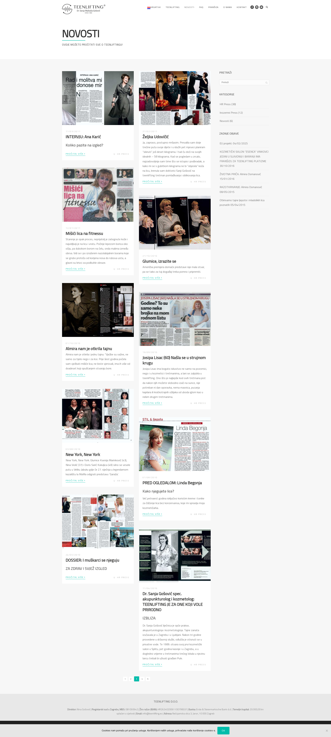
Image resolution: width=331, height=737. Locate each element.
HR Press (123, 154)
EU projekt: (226, 143)
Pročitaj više (75, 154)
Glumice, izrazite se (159, 261)
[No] (326, 730)
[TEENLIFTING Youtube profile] (261, 7)
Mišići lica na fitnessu (84, 233)
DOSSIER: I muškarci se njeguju (92, 560)
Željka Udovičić (156, 136)
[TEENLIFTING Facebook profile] (252, 7)
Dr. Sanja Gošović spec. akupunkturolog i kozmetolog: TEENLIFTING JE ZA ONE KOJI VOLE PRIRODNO (173, 601)
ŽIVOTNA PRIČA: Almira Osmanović (240, 174)
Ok (223, 730)
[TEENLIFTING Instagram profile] (257, 7)
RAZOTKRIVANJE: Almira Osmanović (241, 187)
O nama (227, 7)
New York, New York (83, 454)
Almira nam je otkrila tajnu (89, 348)
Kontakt (242, 7)
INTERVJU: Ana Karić (83, 136)
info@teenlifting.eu (152, 713)
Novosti (189, 7)
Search (267, 7)
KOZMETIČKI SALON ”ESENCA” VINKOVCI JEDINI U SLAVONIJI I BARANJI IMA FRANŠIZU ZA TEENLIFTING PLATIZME (244, 156)
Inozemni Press (229, 113)
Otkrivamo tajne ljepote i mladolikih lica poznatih (242, 202)
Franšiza (213, 7)
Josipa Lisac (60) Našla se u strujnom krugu (174, 360)
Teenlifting (173, 7)
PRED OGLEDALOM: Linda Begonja (172, 483)
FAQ (201, 7)
